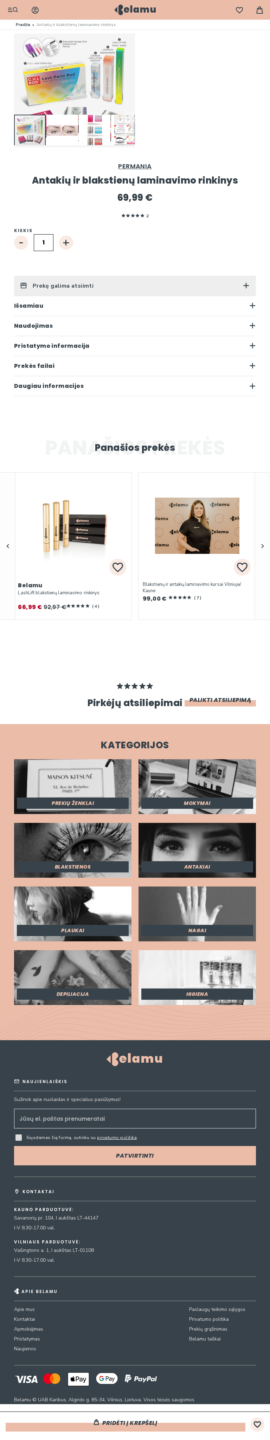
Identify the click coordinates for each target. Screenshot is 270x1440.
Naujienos (25, 1348)
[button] (62, 130)
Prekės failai (34, 366)
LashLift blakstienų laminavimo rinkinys (58, 593)
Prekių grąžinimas (208, 1329)
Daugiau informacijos (49, 386)
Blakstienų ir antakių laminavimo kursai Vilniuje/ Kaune (192, 587)
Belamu (30, 585)
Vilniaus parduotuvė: (47, 1242)
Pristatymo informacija (52, 346)
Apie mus (24, 1309)
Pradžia (23, 24)
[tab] (135, 286)
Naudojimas (33, 326)
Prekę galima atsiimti (62, 286)
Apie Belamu (39, 1291)
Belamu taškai (205, 1339)
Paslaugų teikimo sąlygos (217, 1309)
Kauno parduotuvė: (44, 1209)
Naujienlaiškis (45, 1081)
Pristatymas (27, 1339)
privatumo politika (117, 1137)
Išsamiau (28, 306)
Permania (135, 166)
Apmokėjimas (28, 1329)
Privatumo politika (209, 1319)
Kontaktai (24, 1319)
